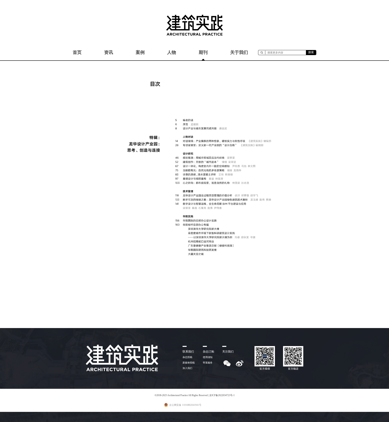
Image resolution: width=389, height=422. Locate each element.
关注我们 (228, 351)
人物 (171, 52)
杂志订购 (208, 351)
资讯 (108, 52)
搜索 (311, 52)
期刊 (203, 52)
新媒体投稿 (189, 362)
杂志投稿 (187, 357)
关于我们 (239, 52)
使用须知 (208, 357)
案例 (140, 52)
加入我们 (187, 368)
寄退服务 (208, 362)
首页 (77, 52)
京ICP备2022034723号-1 (222, 395)
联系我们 (188, 351)
